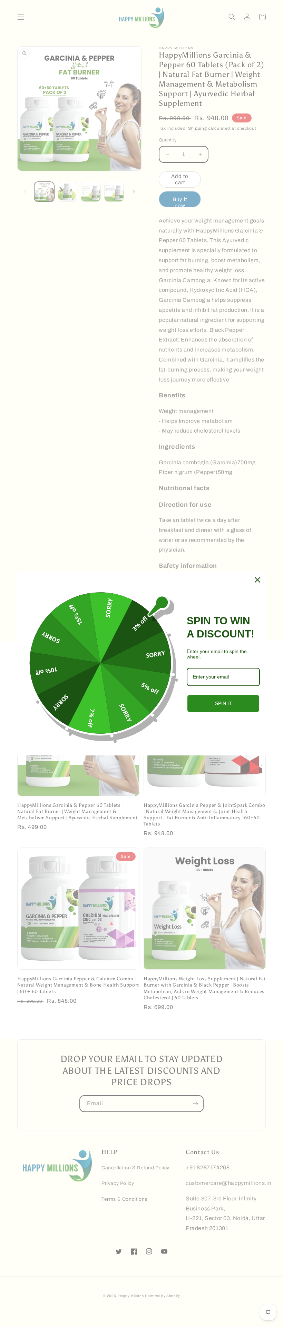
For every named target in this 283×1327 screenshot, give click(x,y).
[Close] (257, 580)
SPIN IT (223, 703)
